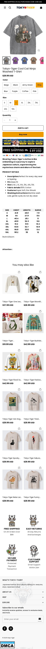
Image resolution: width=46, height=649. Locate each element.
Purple (15, 91)
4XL (5, 109)
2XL (29, 102)
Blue (6, 91)
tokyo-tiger (10, 638)
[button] (4, 7)
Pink (34, 91)
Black (15, 85)
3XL (36, 102)
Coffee (25, 91)
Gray (39, 85)
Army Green (27, 85)
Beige (6, 85)
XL (22, 102)
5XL (13, 109)
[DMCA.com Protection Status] (7, 648)
